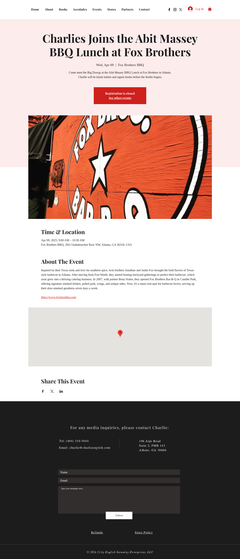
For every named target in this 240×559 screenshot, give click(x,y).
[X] (180, 10)
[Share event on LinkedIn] (61, 391)
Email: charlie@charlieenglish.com (84, 447)
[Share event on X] (52, 391)
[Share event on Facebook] (43, 391)
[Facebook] (169, 10)
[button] (210, 9)
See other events (120, 98)
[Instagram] (175, 10)
